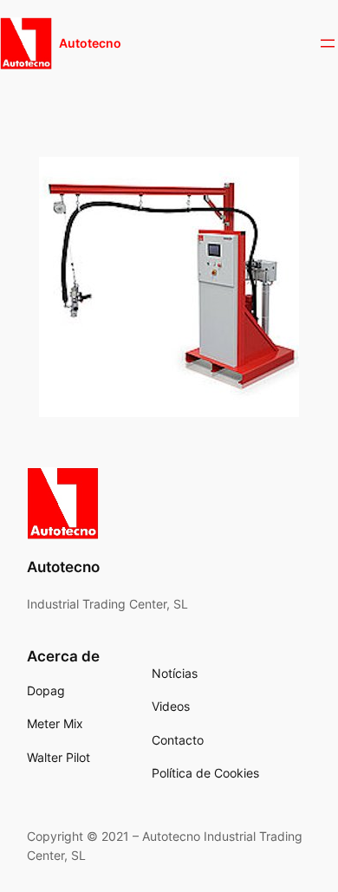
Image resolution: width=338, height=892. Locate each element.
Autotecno (90, 43)
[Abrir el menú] (327, 43)
